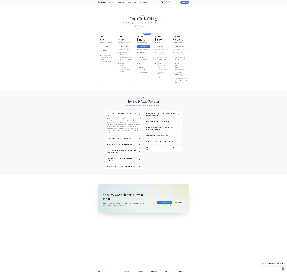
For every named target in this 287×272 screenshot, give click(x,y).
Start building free (163, 202)
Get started (107, 46)
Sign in (177, 2)
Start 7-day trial (125, 46)
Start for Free (184, 2)
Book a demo (178, 202)
